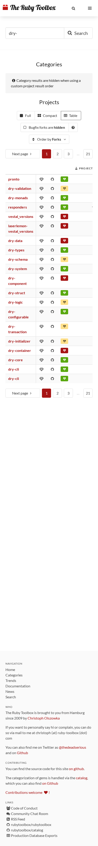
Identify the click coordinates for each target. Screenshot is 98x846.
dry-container (19, 350)
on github (76, 768)
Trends (10, 680)
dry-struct (16, 293)
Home (10, 669)
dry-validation (19, 188)
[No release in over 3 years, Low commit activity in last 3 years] (64, 351)
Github (22, 753)
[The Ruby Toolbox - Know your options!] (29, 8)
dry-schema (18, 259)
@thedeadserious (72, 747)
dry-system (17, 268)
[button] (73, 8)
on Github (50, 783)
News (9, 691)
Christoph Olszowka (44, 718)
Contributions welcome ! (27, 792)
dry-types (16, 250)
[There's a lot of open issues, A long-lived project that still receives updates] (64, 260)
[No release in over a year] (64, 189)
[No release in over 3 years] (64, 241)
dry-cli (13, 369)
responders (17, 207)
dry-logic (15, 302)
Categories (14, 675)
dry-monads (18, 198)
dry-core (15, 360)
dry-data (15, 240)
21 (88, 154)
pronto (13, 179)
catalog (81, 778)
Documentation (17, 686)
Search (10, 697)
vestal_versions (20, 216)
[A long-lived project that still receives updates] (64, 180)
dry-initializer (19, 341)
